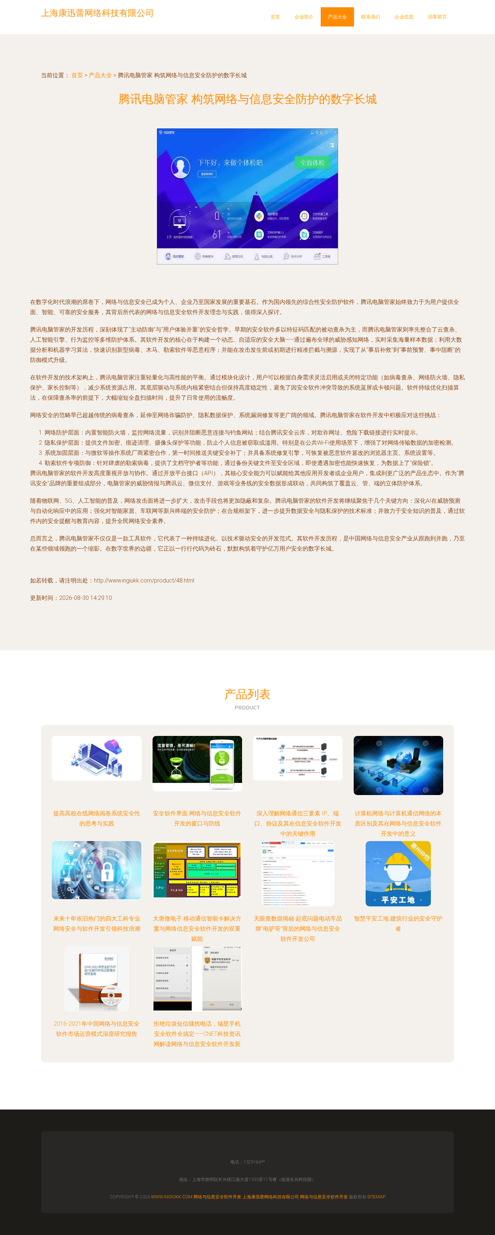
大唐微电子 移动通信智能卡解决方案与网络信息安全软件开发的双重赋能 (197, 928)
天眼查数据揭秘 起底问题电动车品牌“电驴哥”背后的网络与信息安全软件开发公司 (298, 928)
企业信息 (404, 17)
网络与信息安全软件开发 (217, 1196)
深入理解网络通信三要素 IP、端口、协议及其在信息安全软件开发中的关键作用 (297, 823)
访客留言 (437, 17)
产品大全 (337, 17)
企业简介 (304, 17)
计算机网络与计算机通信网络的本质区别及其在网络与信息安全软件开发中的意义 (398, 823)
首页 (275, 17)
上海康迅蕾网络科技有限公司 (270, 1196)
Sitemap (376, 1196)
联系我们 (370, 17)
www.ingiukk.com (171, 1196)
